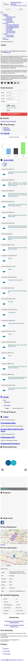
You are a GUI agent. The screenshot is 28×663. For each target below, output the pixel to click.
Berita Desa (8, 52)
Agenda (5, 397)
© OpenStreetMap (20, 543)
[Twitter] (5, 83)
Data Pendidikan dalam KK (12, 26)
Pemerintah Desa (10, 22)
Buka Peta (3, 544)
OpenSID (25, 543)
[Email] (8, 83)
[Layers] (25, 531)
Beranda (5, 14)
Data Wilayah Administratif (12, 24)
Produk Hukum (9, 35)
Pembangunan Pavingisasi (10, 443)
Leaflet (15, 543)
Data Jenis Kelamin (10, 31)
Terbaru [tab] (5, 163)
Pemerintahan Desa (7, 19)
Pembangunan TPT (8, 437)
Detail (8, 565)
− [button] (2, 534)
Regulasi (5, 34)
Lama (4, 400)
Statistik (6, 133)
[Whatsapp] (18, 83)
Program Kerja (6, 129)
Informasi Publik (10, 36)
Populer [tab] (5, 164)
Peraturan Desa (6, 130)
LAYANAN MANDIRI (10, 121)
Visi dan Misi (9, 20)
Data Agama (9, 30)
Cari (21, 9)
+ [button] (2, 531)
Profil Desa (6, 15)
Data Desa (5, 23)
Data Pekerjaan (9, 28)
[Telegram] (11, 83)
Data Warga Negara (10, 32)
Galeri (5, 417)
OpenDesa (4, 659)
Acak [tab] (4, 165)
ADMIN (3, 121)
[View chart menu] (26, 137)
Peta (4, 37)
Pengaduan (5, 39)
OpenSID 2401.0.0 (12, 659)
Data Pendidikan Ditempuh (12, 27)
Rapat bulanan (7, 403)
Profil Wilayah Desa (10, 16)
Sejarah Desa (9, 18)
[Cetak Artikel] (15, 83)
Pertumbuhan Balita (8, 423)
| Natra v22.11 (20, 659)
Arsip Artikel (8, 160)
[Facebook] (2, 83)
